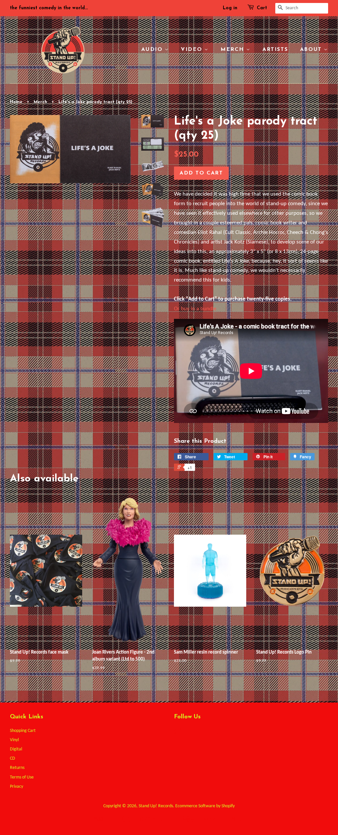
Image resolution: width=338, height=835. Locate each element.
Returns (17, 767)
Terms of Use (22, 777)
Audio (153, 49)
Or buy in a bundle (195, 309)
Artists (275, 49)
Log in (230, 8)
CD (12, 758)
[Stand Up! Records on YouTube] (214, 732)
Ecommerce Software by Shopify (205, 806)
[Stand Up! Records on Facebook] (189, 732)
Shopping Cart (23, 730)
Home (16, 102)
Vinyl (14, 740)
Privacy (16, 786)
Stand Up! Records (156, 806)
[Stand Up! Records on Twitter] (177, 732)
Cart (262, 8)
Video (192, 49)
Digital (16, 749)
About (312, 49)
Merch (233, 49)
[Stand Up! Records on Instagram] (201, 732)
